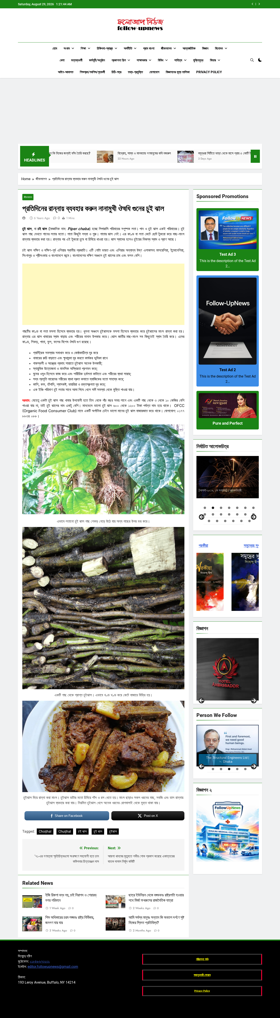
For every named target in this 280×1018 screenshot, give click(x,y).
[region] (227, 487)
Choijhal (45, 831)
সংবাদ (67, 48)
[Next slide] (259, 4)
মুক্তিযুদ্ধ (198, 60)
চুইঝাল (113, 831)
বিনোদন (219, 48)
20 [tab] (249, 521)
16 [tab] (217, 521)
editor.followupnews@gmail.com (53, 967)
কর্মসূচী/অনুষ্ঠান (97, 60)
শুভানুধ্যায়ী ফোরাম (202, 975)
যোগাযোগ (154, 72)
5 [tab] (237, 508)
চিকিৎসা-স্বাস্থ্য (105, 48)
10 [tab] (221, 514)
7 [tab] (253, 508)
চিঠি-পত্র (116, 72)
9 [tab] (213, 514)
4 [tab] (229, 508)
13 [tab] (245, 514)
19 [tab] (241, 521)
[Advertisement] (140, 111)
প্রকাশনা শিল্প (119, 60)
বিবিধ (160, 60)
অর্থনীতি (128, 48)
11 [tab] (229, 514)
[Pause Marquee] (255, 156)
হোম (54, 48)
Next (254, 700)
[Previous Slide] (253, 4)
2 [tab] (213, 508)
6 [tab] (245, 508)
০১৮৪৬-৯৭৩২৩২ (40, 961)
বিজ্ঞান (205, 48)
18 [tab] (233, 521)
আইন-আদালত (65, 72)
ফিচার (213, 60)
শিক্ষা (83, 48)
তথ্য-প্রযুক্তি (135, 72)
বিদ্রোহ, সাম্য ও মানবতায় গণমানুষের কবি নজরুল (80, 153)
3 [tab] (221, 508)
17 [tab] (225, 521)
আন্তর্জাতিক (189, 48)
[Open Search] (252, 60)
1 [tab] (205, 508)
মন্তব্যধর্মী (76, 60)
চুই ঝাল (98, 831)
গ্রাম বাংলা (148, 48)
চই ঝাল (82, 831)
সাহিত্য (178, 60)
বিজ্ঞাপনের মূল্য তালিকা (178, 72)
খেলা (62, 60)
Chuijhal (64, 831)
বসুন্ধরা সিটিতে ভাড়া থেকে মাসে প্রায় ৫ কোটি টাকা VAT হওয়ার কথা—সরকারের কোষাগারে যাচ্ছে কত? (196, 4)
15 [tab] (209, 521)
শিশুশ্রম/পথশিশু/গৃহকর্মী (92, 72)
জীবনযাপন (166, 48)
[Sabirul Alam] (227, 745)
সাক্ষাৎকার (142, 60)
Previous (201, 700)
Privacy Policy (209, 72)
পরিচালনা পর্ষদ (202, 959)
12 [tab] (237, 514)
